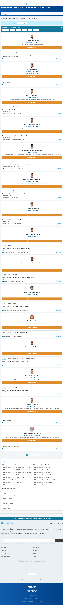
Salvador (24, 29)
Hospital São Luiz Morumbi (6, 82)
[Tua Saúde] (7, 523)
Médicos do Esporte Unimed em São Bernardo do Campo (45, 469)
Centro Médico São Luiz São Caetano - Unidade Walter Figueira (17, 55)
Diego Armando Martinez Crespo (32, 150)
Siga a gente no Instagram (55, 523)
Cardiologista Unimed (7, 498)
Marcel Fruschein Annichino (32, 292)
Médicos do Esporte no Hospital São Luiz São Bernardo (14, 469)
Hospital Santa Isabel (6, 137)
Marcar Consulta (9, 515)
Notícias (31, 1)
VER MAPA (59, 58)
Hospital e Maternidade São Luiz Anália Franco (10, 166)
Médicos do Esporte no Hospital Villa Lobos (11, 474)
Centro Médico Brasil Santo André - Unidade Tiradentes (16, 193)
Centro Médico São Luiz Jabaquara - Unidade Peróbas (15, 306)
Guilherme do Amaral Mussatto (32, 179)
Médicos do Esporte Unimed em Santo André (43, 472)
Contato (34, 556)
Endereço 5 (27, 358)
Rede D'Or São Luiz (28, 598)
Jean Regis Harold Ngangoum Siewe (32, 263)
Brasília (29, 29)
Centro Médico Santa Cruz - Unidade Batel (12, 219)
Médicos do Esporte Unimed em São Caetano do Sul (44, 479)
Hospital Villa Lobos (5, 362)
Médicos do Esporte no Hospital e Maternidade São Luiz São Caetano (16, 467)
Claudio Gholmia (32, 69)
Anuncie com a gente (5, 556)
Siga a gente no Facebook (58, 523)
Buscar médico (9, 1)
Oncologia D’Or (36, 598)
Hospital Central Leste (6, 391)
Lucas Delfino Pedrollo (32, 376)
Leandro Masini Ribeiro (32, 95)
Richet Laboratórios (32, 601)
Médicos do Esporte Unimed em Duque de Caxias (43, 484)
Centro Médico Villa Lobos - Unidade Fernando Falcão (15, 361)
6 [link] (37, 455)
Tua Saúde (3, 1)
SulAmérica (24, 601)
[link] (40, 455)
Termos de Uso (36, 553)
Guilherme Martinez (32, 404)
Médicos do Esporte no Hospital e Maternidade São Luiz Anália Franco (17, 472)
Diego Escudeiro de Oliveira (32, 124)
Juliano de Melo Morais (32, 40)
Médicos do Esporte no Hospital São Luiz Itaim (12, 482)
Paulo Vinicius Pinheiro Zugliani (32, 433)
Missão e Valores (36, 547)
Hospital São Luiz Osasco (6, 111)
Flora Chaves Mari (32, 321)
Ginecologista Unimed (7, 500)
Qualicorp (40, 601)
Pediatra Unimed (6, 493)
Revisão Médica (36, 550)
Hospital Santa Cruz (5, 221)
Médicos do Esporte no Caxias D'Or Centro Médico (13, 479)
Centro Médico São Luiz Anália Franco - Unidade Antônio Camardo (18, 165)
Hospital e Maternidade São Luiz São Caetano (10, 56)
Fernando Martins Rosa (32, 208)
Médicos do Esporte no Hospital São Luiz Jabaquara (13, 477)
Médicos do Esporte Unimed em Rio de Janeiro (43, 482)
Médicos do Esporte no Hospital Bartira (10, 484)
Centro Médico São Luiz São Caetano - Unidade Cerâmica (16, 248)
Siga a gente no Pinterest (62, 523)
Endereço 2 (10, 52)
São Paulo (13, 29)
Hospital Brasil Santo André (7, 195)
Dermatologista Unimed (8, 503)
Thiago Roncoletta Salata (32, 234)
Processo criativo (4, 550)
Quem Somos (3, 547)
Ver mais (35, 29)
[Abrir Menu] (2, 4)
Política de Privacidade (5, 553)
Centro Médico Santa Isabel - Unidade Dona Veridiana (15, 135)
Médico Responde (24, 1)
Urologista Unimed (6, 508)
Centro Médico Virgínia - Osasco (10, 109)
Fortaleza (19, 29)
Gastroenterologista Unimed (9, 495)
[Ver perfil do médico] (32, 36)
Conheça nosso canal (51, 523)
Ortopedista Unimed (7, 505)
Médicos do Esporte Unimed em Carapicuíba (43, 477)
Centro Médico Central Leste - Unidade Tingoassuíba (15, 390)
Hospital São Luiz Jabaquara (7, 308)
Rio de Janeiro (5, 29)
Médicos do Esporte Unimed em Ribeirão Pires (43, 474)
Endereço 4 (21, 358)
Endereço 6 (33, 358)
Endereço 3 (15, 52)
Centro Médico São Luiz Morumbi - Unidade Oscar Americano (17, 81)
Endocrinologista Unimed (8, 490)
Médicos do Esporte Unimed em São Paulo (42, 467)
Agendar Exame (17, 1)
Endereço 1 (4, 52)
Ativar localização (22, 23)
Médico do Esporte (16, 515)
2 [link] (29, 455)
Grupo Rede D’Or (38, 579)
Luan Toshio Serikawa (32, 347)
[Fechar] (61, 23)
